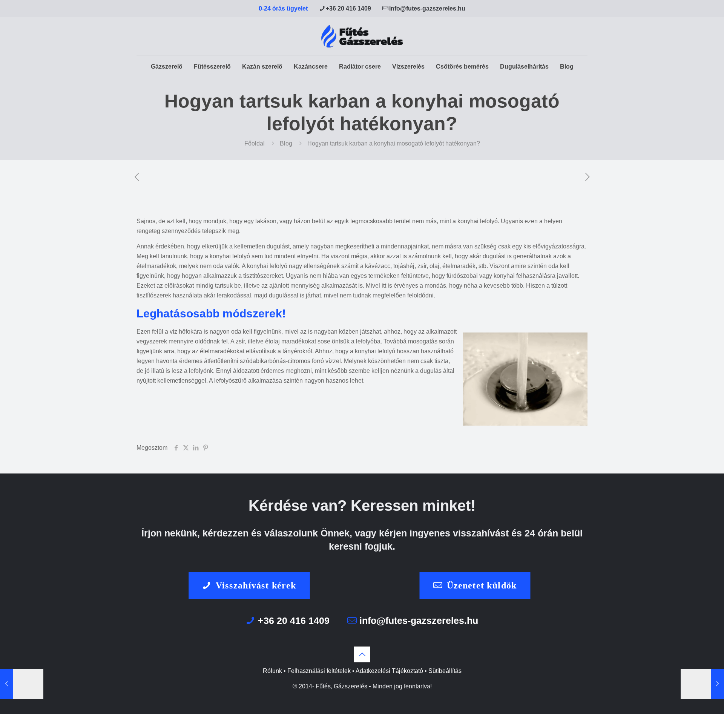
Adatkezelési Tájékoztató (389, 671)
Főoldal (254, 143)
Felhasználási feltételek (319, 671)
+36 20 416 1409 (348, 8)
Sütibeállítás (445, 671)
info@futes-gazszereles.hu (427, 8)
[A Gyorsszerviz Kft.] (362, 36)
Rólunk (272, 671)
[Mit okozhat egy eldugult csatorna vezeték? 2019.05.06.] (702, 684)
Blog (286, 143)
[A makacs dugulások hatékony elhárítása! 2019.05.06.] (21, 684)
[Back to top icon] (362, 654)
